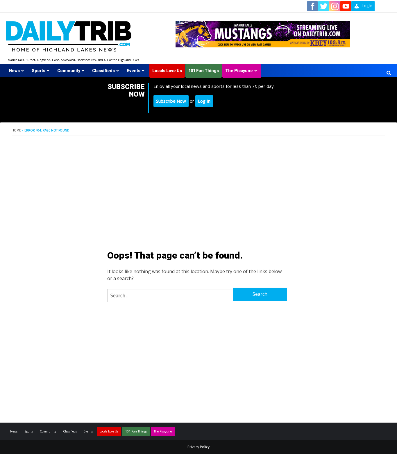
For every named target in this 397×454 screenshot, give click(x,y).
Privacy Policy (198, 446)
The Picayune (239, 70)
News (14, 70)
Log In (204, 101)
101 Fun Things (203, 70)
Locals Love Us (167, 70)
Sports (38, 70)
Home (16, 130)
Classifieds (103, 70)
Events (133, 70)
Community (68, 70)
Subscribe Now (171, 101)
